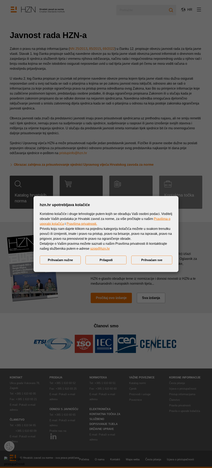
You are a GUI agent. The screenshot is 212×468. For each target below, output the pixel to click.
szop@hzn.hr (100, 248)
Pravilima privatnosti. (81, 224)
